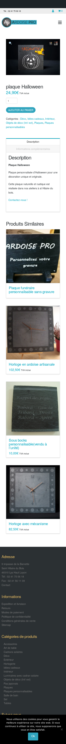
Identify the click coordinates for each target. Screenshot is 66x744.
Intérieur (49, 118)
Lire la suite (33, 277)
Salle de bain (11, 695)
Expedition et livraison (14, 604)
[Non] (61, 729)
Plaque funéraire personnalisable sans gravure (31, 289)
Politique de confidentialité (16, 616)
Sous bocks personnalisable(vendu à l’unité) (28, 443)
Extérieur (9, 659)
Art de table (10, 648)
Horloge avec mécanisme (28, 523)
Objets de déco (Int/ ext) (19, 122)
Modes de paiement (13, 612)
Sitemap (6, 625)
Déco (23, 118)
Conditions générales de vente (19, 621)
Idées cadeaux (35, 118)
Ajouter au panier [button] (34, 353)
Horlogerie (9, 663)
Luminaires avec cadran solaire (21, 675)
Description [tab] (33, 141)
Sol (5, 699)
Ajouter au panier (20, 110)
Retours (6, 608)
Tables (7, 703)
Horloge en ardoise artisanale (32, 364)
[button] (59, 22)
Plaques (38, 122)
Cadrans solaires (13, 652)
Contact (6, 585)
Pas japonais (11, 683)
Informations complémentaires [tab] (33, 149)
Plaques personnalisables (18, 691)
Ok (33, 736)
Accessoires (10, 644)
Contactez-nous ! (17, 200)
